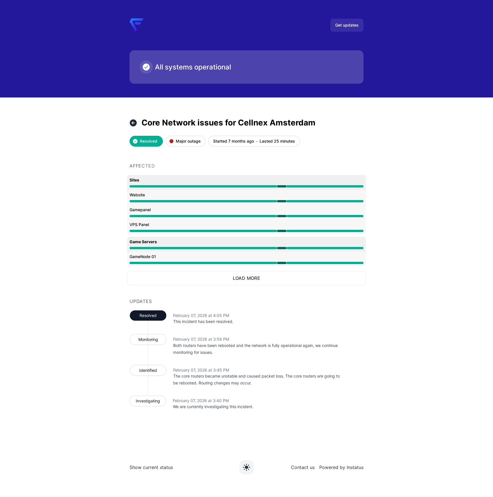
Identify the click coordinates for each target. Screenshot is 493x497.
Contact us (303, 467)
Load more (246, 278)
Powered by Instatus (341, 467)
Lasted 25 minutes (277, 141)
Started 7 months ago (233, 141)
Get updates (347, 25)
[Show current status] (133, 123)
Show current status (151, 467)
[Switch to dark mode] (246, 467)
